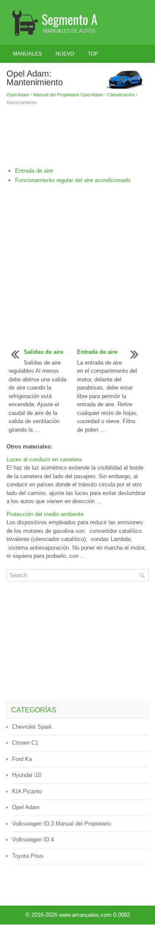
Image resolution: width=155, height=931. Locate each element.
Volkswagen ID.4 (33, 839)
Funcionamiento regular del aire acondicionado (72, 180)
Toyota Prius (27, 856)
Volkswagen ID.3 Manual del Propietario (61, 823)
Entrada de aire (34, 170)
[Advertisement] (77, 136)
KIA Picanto (27, 791)
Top (93, 54)
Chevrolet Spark (32, 727)
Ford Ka (22, 759)
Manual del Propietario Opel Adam (68, 94)
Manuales (27, 54)
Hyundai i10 (26, 775)
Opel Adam (17, 94)
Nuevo (65, 54)
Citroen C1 (25, 742)
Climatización (121, 94)
